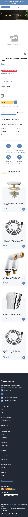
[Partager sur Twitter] (10, 106)
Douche (2, 440)
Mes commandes (5, 462)
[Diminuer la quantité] (2, 91)
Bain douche (4, 437)
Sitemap (3, 475)
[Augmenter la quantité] (6, 91)
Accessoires (4, 442)
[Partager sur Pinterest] (17, 106)
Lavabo (2, 434)
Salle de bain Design (15, 504)
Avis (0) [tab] (17, 119)
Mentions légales (5, 425)
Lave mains (3, 450)
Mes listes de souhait (6, 464)
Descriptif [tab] (16, 116)
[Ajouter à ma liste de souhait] (15, 102)
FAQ (2, 470)
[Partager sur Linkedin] (14, 106)
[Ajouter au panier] (23, 209)
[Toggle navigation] (26, 7)
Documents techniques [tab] (7, 116)
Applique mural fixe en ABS (12, 314)
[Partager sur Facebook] (7, 106)
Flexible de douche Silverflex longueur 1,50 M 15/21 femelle (13, 241)
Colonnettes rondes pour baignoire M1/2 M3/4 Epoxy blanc (14, 278)
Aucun (7, 14)
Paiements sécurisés (6, 415)
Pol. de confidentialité (6, 417)
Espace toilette (4, 445)
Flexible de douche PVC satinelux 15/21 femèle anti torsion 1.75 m (12, 351)
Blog (2, 412)
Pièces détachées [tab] (5, 119)
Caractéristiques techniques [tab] (8, 112)
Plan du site (3, 472)
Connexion (14, 3)
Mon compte (4, 459)
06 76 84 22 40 (7, 390)
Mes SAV (3, 467)
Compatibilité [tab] (20, 112)
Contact (2, 409)
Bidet (2, 447)
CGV (2, 423)
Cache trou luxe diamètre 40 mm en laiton (13, 204)
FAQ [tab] (13, 119)
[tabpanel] (14, 267)
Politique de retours (5, 420)
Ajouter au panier (8, 102)
